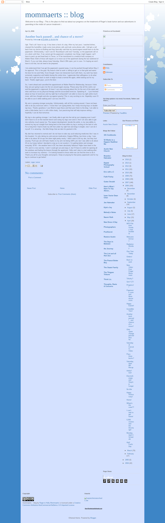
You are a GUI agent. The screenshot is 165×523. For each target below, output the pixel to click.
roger (33, 162)
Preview (106, 113)
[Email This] (26, 165)
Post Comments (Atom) (67, 194)
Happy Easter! (130, 305)
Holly (107, 68)
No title (129, 389)
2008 (127, 179)
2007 (127, 182)
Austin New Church (110, 124)
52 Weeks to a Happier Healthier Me (111, 142)
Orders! (129, 257)
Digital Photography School (109, 165)
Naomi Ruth (108, 217)
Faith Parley (108, 177)
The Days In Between (108, 243)
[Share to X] (31, 165)
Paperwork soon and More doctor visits (130, 295)
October (130, 199)
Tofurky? (130, 279)
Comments (110, 90)
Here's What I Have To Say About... (109, 189)
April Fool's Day (130, 444)
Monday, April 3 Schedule (130, 436)
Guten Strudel (109, 182)
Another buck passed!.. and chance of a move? (130, 320)
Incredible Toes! (130, 310)
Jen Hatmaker (109, 203)
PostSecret (108, 232)
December (131, 188)
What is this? (130, 147)
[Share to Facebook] (33, 165)
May (129, 217)
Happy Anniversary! (130, 395)
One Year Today (130, 252)
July (129, 211)
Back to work (129, 261)
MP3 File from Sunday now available (130, 229)
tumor (38, 162)
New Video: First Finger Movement (130, 270)
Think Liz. (108, 279)
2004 (127, 463)
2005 (127, 460)
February (130, 454)
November (131, 194)
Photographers (110, 227)
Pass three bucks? (130, 356)
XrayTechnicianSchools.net (93, 508)
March (129, 450)
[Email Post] (41, 166)
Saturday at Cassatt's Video (130, 347)
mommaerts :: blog (54, 14)
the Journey (108, 249)
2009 (127, 176)
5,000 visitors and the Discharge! (130, 425)
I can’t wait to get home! (130, 413)
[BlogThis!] (28, 165)
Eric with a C (109, 172)
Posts (108, 85)
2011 (127, 169)
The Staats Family (111, 267)
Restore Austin (110, 237)
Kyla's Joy (108, 207)
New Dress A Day (110, 222)
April (129, 221)
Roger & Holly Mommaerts (49, 503)
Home (62, 188)
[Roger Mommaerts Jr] (123, 45)
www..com (130, 125)
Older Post (93, 188)
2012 (127, 166)
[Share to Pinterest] (36, 165)
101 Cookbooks (110, 135)
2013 (127, 163)
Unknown (109, 72)
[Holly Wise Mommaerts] (123, 57)
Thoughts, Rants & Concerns (110, 285)
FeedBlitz (123, 113)
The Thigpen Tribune (109, 273)
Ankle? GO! (129, 372)
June (129, 214)
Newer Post (31, 188)
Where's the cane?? (130, 405)
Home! (129, 400)
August (130, 208)
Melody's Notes (110, 212)
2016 (127, 159)
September (131, 202)
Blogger (93, 518)
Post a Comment (34, 178)
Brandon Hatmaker (107, 157)
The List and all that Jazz (110, 255)
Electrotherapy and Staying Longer (130, 381)
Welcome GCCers (130, 239)
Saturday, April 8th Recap (130, 364)
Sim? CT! (130, 282)
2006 (127, 186)
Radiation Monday (130, 246)
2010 (127, 173)
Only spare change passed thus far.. (130, 335)
